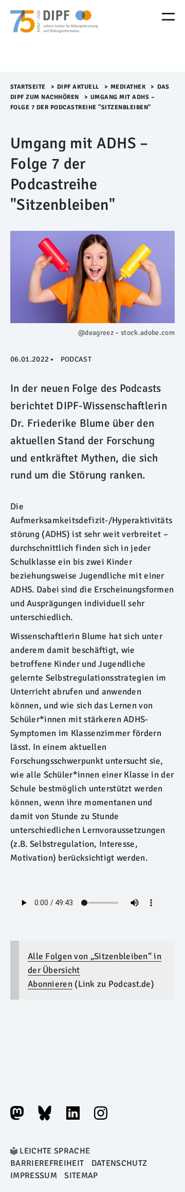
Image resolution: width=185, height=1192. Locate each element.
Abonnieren (50, 984)
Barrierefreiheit (47, 1163)
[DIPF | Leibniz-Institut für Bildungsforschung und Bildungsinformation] (54, 36)
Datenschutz (119, 1163)
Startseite (28, 87)
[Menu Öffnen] (168, 16)
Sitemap (81, 1175)
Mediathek (128, 87)
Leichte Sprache (55, 1151)
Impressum (33, 1175)
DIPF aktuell (78, 87)
